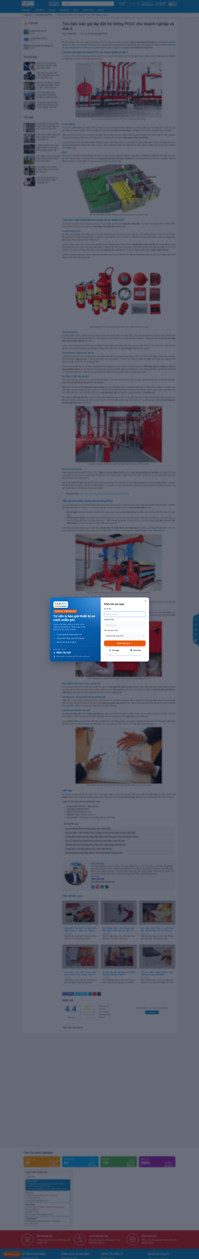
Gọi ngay (115, 650)
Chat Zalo (137, 650)
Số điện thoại (109, 620)
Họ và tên (107, 609)
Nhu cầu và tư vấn (111, 630)
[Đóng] (145, 601)
